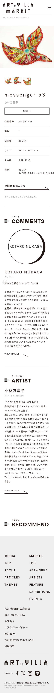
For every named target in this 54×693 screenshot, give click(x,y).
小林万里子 (11, 102)
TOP (7, 563)
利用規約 (9, 646)
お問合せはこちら (15, 186)
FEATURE (36, 584)
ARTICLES (12, 577)
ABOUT (9, 570)
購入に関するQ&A (14, 615)
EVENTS (35, 598)
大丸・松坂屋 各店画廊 (17, 609)
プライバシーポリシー (16, 627)
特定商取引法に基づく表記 (19, 640)
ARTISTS (35, 577)
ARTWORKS (8, 17)
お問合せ (9, 621)
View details (11, 354)
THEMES (11, 584)
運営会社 (9, 634)
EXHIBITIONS (39, 591)
